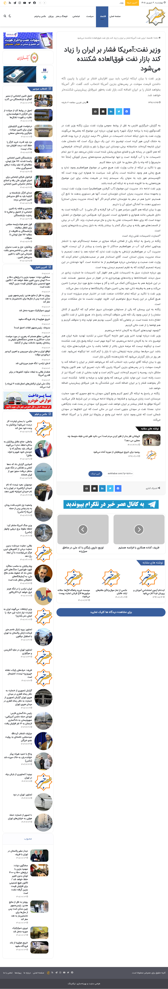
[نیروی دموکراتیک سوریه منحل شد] (39, 933)
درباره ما (27, 972)
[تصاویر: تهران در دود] (43, 802)
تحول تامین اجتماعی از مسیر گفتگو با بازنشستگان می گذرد (18, 97)
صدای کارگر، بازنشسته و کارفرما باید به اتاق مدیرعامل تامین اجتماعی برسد (19, 196)
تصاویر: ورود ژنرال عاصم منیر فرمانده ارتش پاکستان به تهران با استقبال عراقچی (18, 633)
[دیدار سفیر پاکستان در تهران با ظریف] (39, 855)
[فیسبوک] (127, 111)
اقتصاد (103, 16)
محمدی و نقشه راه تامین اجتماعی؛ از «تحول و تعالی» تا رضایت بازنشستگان (18, 212)
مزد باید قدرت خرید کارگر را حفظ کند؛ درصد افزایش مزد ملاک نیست (19, 145)
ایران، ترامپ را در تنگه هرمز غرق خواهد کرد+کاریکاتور (19, 590)
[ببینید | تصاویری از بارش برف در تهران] (43, 782)
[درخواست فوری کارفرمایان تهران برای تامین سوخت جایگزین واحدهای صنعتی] (43, 131)
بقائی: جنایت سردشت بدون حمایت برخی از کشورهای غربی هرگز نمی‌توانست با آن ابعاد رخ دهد (17, 551)
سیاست (90, 16)
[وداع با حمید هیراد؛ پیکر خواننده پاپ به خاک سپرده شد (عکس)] (43, 761)
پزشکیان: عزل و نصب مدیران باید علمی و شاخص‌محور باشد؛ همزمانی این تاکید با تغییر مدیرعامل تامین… (18, 252)
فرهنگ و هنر (61, 16)
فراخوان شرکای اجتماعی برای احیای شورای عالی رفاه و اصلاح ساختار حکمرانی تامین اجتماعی (18, 180)
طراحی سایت (94, 983)
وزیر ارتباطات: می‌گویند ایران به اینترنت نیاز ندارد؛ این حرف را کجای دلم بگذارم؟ (18, 612)
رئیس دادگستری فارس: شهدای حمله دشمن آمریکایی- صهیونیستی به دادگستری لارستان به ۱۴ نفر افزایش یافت (18, 718)
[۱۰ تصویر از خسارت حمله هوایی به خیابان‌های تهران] (43, 822)
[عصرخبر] (156, 16)
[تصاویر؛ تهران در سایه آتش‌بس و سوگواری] (43, 657)
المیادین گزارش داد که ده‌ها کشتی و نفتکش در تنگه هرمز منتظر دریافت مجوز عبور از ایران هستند (18, 469)
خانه (156, 38)
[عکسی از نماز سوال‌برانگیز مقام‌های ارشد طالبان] (111, 578)
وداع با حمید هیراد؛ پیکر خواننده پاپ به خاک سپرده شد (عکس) (18, 757)
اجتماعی (76, 16)
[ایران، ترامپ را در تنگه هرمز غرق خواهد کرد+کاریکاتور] (43, 596)
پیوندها (18, 972)
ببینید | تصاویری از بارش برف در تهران (18, 776)
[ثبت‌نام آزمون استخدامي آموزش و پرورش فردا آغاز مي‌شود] (148, 578)
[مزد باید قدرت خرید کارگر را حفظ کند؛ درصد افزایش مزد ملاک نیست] (43, 147)
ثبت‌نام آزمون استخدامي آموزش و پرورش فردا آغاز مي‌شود (149, 591)
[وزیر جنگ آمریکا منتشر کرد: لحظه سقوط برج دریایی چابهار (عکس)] (43, 533)
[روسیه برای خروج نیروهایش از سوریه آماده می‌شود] (151, 455)
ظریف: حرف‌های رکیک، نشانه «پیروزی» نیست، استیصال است (18, 673)
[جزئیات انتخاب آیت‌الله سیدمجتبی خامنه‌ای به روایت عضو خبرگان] (43, 741)
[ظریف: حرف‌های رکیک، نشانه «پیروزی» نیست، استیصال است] (43, 678)
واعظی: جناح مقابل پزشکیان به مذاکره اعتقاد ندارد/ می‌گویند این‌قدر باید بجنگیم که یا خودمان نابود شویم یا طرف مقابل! (18, 448)
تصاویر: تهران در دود (22, 794)
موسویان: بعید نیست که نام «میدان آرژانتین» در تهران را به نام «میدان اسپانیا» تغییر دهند (18, 488)
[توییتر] (119, 111)
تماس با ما (7, 972)
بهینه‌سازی (81, 983)
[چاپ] (95, 111)
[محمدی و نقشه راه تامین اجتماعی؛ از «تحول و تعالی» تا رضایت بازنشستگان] (43, 213)
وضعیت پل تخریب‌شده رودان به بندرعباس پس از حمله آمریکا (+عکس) (18, 508)
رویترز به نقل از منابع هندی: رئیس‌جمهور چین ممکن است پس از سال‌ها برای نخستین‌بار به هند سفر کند (77, 2)
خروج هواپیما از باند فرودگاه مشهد (19, 944)
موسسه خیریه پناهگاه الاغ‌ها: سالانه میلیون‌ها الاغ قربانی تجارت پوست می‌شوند (74, 593)
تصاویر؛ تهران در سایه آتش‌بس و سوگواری (18, 651)
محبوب (28, 839)
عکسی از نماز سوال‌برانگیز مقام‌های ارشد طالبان (111, 591)
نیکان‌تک (72, 983)
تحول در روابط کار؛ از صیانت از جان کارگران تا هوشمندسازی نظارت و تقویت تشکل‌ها (18, 114)
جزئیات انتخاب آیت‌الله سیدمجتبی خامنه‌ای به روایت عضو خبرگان (18, 737)
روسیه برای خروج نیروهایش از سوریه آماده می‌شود (116, 452)
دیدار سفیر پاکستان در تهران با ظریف (18, 852)
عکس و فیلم (40, 16)
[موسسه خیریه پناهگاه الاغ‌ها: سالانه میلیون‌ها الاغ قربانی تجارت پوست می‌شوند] (73, 578)
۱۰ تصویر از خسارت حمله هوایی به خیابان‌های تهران (20, 816)
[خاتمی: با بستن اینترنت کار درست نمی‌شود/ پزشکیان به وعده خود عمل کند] (43, 429)
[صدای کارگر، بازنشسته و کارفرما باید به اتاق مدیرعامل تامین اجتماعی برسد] (43, 197)
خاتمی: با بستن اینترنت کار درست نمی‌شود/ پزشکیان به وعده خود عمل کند (19, 424)
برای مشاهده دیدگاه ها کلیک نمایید (111, 612)
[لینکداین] (111, 111)
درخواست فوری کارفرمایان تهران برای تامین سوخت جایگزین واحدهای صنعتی (20, 129)
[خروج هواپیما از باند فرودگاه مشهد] (39, 947)
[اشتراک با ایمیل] (103, 111)
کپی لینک (95, 473)
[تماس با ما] (4, 3)
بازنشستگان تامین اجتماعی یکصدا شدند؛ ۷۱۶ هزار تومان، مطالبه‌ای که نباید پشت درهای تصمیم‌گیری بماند (18, 163)
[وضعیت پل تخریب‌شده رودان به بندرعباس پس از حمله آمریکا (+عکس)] (43, 513)
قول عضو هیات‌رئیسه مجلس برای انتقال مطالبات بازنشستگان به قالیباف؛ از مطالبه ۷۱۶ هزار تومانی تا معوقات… (19, 231)
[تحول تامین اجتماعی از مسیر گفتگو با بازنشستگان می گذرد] (43, 100)
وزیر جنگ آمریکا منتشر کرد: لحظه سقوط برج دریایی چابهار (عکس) (18, 529)
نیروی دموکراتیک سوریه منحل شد (20, 929)
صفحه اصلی (114, 16)
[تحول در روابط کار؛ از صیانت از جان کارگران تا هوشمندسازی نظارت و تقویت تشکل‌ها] (43, 115)
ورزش (50, 16)
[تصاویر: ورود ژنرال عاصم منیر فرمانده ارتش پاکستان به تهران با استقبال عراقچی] (43, 637)
